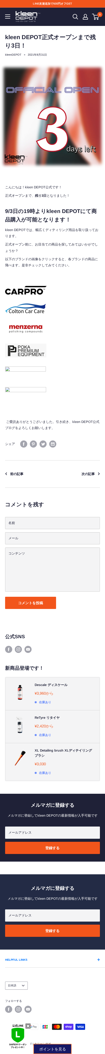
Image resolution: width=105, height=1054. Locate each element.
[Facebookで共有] (23, 444)
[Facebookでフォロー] (8, 649)
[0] (96, 17)
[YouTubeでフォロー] (28, 649)
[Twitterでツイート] (43, 444)
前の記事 (16, 474)
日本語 (12, 985)
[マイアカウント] (85, 17)
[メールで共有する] (52, 444)
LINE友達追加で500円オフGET (52, 3)
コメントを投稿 (30, 603)
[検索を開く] (75, 17)
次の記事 (88, 474)
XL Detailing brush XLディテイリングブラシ (63, 753)
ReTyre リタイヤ (47, 718)
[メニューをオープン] (7, 16)
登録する (52, 848)
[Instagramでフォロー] (18, 649)
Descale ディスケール (51, 685)
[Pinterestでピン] (33, 444)
